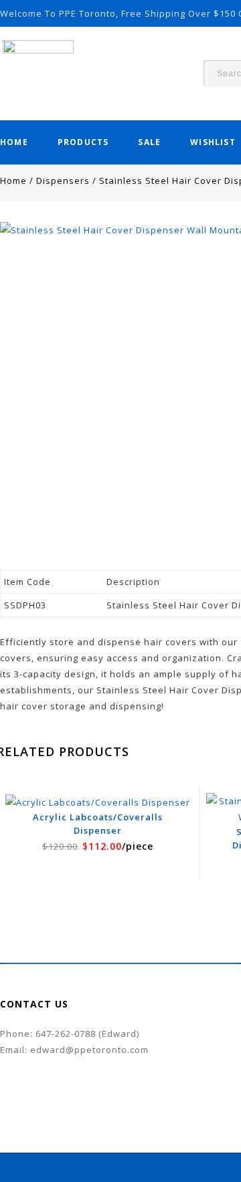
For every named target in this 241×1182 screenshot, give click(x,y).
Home (14, 142)
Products (83, 142)
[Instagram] (59, 1070)
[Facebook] (5, 1070)
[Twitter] (19, 1070)
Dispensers (63, 180)
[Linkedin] (32, 1070)
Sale (149, 142)
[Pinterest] (46, 1070)
